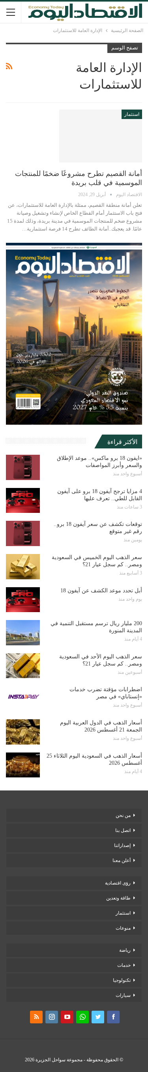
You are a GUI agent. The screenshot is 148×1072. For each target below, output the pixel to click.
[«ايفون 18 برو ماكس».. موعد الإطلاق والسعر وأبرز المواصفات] (23, 467)
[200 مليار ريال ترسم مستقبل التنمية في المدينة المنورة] (23, 632)
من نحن (123, 815)
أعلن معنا (121, 860)
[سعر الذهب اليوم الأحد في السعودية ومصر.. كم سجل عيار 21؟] (23, 666)
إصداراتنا (122, 845)
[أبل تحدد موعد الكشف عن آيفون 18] (23, 600)
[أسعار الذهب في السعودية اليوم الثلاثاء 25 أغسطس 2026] (23, 765)
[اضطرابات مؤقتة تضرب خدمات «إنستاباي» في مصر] (23, 698)
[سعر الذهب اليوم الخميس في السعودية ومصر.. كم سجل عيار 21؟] (23, 566)
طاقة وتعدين (118, 898)
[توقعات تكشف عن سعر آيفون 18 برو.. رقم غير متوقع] (23, 533)
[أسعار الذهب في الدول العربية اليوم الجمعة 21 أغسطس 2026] (23, 732)
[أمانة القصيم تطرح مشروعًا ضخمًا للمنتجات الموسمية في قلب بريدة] (100, 136)
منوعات (123, 928)
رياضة (125, 950)
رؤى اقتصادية (118, 883)
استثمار (131, 114)
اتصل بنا (123, 830)
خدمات (124, 965)
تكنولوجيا (122, 980)
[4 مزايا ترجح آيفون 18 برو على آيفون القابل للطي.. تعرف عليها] (23, 500)
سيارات (123, 995)
